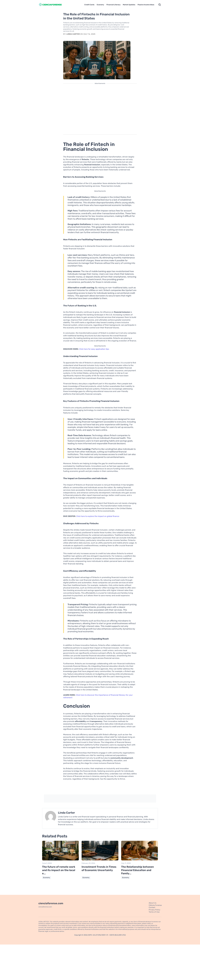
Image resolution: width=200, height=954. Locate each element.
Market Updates (129, 5)
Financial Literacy (113, 5)
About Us (152, 903)
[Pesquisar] (159, 4)
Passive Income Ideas (146, 5)
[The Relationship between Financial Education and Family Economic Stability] (139, 860)
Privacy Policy (154, 910)
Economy (100, 5)
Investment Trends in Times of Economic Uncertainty (99, 868)
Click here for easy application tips (94, 349)
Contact (152, 907)
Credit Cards (89, 5)
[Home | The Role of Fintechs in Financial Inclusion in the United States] (53, 4)
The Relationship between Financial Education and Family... (137, 870)
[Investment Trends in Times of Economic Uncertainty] (100, 860)
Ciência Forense (155, 905)
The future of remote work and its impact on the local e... (58, 870)
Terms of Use (154, 912)
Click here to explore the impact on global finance (97, 516)
